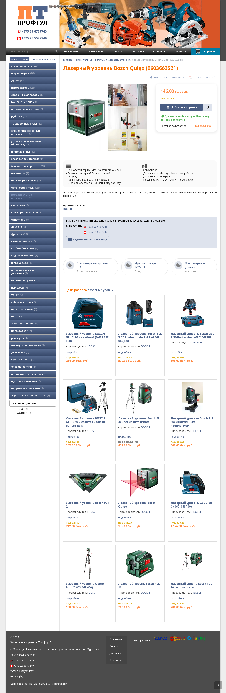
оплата (117, 51)
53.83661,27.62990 (24, 655)
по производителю (43, 59)
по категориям (20, 59)
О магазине (116, 639)
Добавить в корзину (184, 107)
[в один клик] (207, 107)
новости (180, 51)
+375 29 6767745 (34, 31)
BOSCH (67, 208)
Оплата (113, 646)
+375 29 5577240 (34, 38)
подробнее (72, 352)
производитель (25, 403)
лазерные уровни (120, 59)
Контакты (115, 660)
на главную (71, 51)
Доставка (115, 653)
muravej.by (16, 676)
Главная (68, 59)
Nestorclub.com (59, 683)
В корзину (86, 368)
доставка (137, 51)
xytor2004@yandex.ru (22, 671)
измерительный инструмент (91, 59)
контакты (159, 51)
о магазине (96, 51)
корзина (209, 51)
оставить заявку (135, 452)
